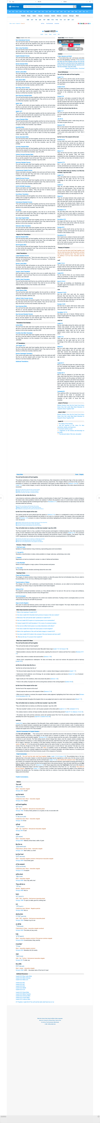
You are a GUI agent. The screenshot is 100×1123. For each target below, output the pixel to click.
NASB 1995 (19, 103)
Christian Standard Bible (22, 146)
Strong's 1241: (20, 850)
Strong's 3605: (20, 930)
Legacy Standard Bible (22, 119)
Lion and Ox (20, 552)
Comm (54, 34)
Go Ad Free (3, 1116)
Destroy (64, 405)
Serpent (19, 557)
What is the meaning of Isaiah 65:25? (27, 612)
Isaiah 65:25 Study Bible (22, 992)
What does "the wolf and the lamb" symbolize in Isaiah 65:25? (34, 617)
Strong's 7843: (20, 920)
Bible (11, 23)
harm (73, 65)
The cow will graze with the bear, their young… (27, 506)
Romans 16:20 (61, 304)
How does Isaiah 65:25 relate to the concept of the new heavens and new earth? (39, 634)
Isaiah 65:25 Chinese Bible (23, 996)
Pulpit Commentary (21, 754)
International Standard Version (24, 202)
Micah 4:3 (60, 196)
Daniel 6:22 (72, 674)
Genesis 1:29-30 (73, 483)
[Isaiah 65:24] (2, 501)
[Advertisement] (50, 462)
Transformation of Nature (22, 582)
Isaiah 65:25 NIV (20, 982)
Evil (73, 405)
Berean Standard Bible (22, 64)
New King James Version (23, 87)
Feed (75, 405)
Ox (83, 407)
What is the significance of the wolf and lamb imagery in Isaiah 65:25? (36, 631)
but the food (70, 63)
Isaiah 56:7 (37, 716)
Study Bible (20, 474)
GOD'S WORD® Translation (23, 186)
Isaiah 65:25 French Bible (23, 997)
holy (60, 66)
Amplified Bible (20, 127)
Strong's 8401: (20, 840)
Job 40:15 (60, 119)
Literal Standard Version (22, 255)
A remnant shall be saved (65, 429)
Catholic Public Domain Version (24, 298)
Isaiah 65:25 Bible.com (22, 979)
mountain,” (65, 66)
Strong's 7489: (20, 900)
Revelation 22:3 (61, 219)
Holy (62, 407)
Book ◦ (77, 474)
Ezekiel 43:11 (61, 373)
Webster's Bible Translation (23, 226)
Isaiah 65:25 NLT (20, 984)
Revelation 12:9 (24, 518)
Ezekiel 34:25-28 (45, 716)
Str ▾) (29, 37)
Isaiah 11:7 (60, 111)
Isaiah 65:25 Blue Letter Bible (24, 976)
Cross (46, 34)
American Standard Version (23, 162)
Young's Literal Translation (23, 271)
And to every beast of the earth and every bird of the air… (30, 508)
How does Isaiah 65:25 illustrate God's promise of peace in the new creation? (38, 615)
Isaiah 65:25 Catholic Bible (23, 999)
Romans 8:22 (43, 737)
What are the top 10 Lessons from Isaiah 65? (30, 637)
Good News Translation (22, 194)
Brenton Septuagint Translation (24, 353)
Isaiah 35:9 (60, 273)
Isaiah (13, 23)
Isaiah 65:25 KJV (20, 989)
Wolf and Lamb (21, 547)
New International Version (23, 40)
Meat (75, 407)
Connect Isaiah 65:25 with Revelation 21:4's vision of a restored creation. (37, 623)
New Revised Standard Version (24, 314)
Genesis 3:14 (61, 139)
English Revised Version (22, 178)
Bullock (59, 405)
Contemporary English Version (24, 170)
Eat (71, 405)
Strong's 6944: (20, 940)
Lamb (68, 407)
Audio (41, 34)
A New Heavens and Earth (64, 56)
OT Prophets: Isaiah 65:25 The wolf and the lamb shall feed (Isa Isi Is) (35, 1002)
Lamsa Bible (19, 325)
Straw (64, 409)
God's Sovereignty (21, 596)
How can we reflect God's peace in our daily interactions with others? (35, 626)
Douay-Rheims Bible (21, 290)
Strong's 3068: (20, 970)
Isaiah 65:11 (60, 363)
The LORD (19, 568)
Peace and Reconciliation (23, 575)
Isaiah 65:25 (19, 723)
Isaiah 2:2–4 (62, 709)
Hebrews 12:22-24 (78, 712)
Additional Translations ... (22, 361)
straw (58, 63)
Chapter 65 (18, 23)
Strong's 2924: (20, 800)
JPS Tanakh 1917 (20, 345)
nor (75, 65)
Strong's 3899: (20, 860)
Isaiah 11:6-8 (54, 756)
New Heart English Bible (22, 218)
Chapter (81, 474)
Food (79, 405)
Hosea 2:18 (60, 96)
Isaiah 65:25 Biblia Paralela (23, 994)
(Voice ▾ (66, 37)
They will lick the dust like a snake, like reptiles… (28, 523)
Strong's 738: (19, 820)
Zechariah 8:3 (61, 391)
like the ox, (64, 63)
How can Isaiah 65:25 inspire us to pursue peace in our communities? (36, 620)
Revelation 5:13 (61, 235)
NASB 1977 (19, 111)
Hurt (65, 407)
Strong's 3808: (20, 890)
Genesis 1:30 (61, 125)
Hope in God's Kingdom (22, 603)
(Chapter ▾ (22, 37)
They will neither (66, 65)
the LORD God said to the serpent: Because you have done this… (32, 522)
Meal (72, 407)
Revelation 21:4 (61, 209)
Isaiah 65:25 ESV (20, 986)
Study (50, 34)
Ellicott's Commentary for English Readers (27, 731)
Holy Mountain (21, 562)
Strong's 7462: (20, 810)
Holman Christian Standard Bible (24, 154)
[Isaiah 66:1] (98, 501)
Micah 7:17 (60, 151)
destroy (79, 65)
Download (81, 68)
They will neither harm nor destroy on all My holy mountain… (30, 539)
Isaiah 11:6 (60, 77)
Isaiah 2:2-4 (71, 532)
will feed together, (68, 61)
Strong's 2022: (20, 950)
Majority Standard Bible (22, 237)
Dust (68, 405)
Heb (59, 34)
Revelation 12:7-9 (62, 312)
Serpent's (60, 409)
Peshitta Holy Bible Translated (24, 333)
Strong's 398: (19, 830)
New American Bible (21, 306)
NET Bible (18, 210)
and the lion (76, 61)
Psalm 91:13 (68, 712)
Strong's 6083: (20, 880)
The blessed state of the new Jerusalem (70, 434)
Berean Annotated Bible (22, 137)
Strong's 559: (19, 960)
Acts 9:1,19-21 (61, 281)
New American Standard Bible (24, 95)
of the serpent (78, 63)
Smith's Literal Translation (23, 279)
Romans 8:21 (61, 227)
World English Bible (21, 244)
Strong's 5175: (20, 870)
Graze (59, 407)
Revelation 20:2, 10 (24, 696)
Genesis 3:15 (61, 162)
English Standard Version (22, 56)
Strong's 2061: (20, 790)
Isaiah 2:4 (60, 185)
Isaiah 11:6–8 (57, 649)
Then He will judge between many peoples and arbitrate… (30, 541)
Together (68, 409)
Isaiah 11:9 (60, 175)
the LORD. (73, 66)
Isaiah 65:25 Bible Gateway (23, 978)
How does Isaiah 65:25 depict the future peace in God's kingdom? (35, 628)
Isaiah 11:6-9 (61, 263)
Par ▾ (26, 37)
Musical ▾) (71, 37)
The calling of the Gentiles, (66, 423)
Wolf (72, 409)
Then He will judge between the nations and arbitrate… (29, 540)
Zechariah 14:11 (73, 709)
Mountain (79, 407)
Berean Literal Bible (21, 72)
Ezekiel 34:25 (61, 87)
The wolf (79, 59)
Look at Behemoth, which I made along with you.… (29, 507)
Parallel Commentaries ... (22, 777)
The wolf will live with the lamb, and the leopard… (28, 489)
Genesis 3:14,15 (61, 292)
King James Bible (20, 79)
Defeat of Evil (19, 589)
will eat (82, 61)
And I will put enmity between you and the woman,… (29, 525)
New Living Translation (22, 48)
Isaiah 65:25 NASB (21, 988)
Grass (82, 405)
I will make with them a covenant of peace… (27, 491)
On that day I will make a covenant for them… (27, 492)
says (69, 66)
